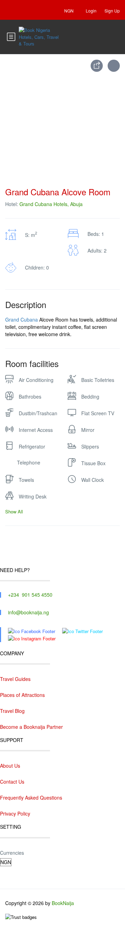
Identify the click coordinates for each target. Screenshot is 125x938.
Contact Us (12, 781)
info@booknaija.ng (28, 612)
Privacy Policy (15, 813)
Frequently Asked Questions (31, 797)
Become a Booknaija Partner (31, 726)
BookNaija (63, 902)
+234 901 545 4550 (30, 594)
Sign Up (112, 11)
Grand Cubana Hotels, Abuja (51, 204)
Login (91, 11)
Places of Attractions (22, 694)
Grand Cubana (21, 319)
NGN (69, 11)
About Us (10, 765)
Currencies (12, 852)
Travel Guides (15, 678)
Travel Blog (12, 710)
